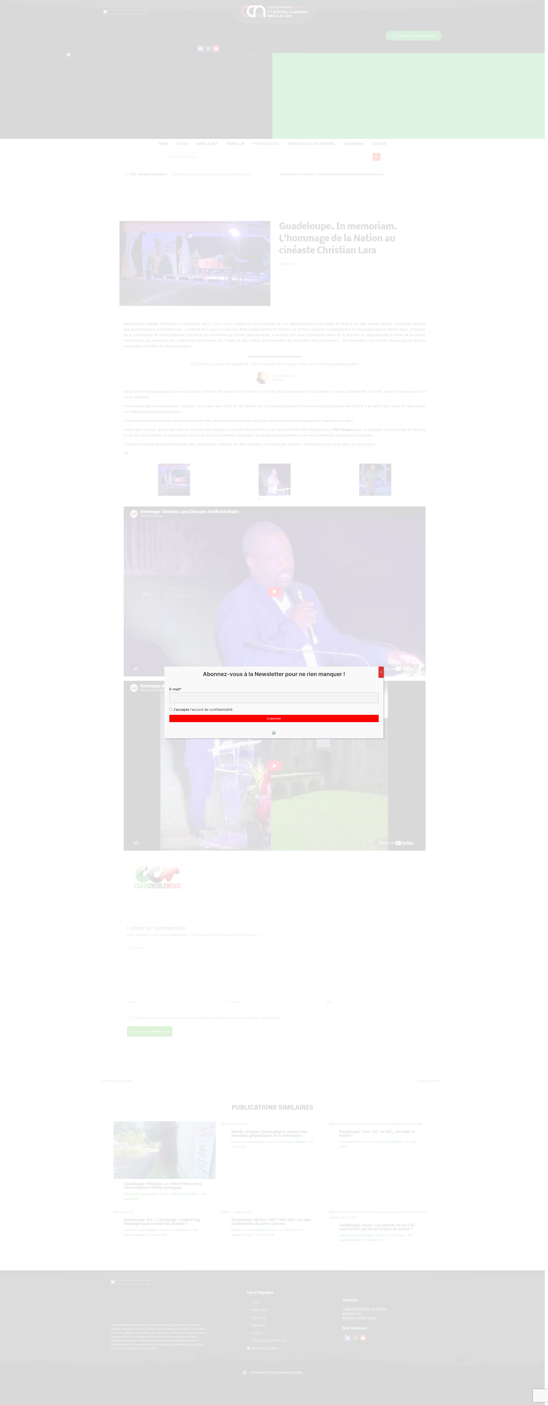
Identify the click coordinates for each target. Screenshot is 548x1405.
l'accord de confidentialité (210, 709)
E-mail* (175, 689)
